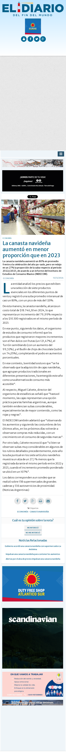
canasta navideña (39, 511)
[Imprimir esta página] (40, 501)
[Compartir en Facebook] (17, 501)
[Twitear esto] (25, 501)
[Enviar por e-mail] (48, 501)
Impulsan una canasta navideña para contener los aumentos (33, 554)
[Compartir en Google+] (33, 501)
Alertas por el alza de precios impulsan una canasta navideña (33, 559)
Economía (8, 278)
